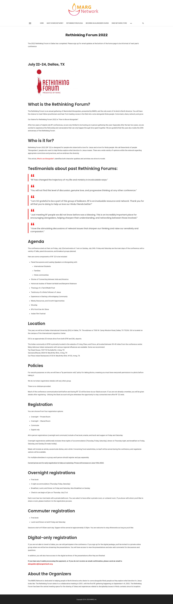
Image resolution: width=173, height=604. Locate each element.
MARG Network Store (119, 23)
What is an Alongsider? (45, 159)
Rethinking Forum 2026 (74, 23)
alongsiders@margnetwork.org (40, 564)
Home (42, 23)
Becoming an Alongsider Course (97, 23)
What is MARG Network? (55, 23)
